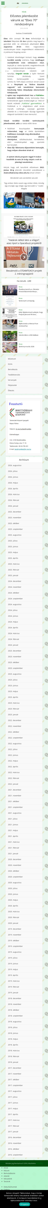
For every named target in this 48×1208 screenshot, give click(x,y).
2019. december (14, 929)
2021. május (13, 830)
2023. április (13, 697)
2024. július (12, 610)
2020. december (14, 859)
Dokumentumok (10, 1187)
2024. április (13, 627)
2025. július (12, 541)
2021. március (14, 842)
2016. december (14, 1137)
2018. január (13, 1062)
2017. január (13, 1131)
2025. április (13, 558)
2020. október (13, 871)
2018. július (12, 1027)
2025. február (13, 570)
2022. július (12, 749)
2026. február (13, 500)
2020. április (13, 906)
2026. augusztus (14, 465)
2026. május (13, 483)
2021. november (14, 795)
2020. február (13, 917)
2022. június (13, 755)
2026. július (12, 471)
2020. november (14, 865)
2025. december (14, 512)
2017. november (14, 1074)
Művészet (12, 359)
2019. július (12, 958)
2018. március (14, 1050)
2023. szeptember (15, 668)
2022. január (13, 784)
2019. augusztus (14, 952)
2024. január (13, 645)
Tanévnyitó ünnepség (26, 301)
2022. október (13, 732)
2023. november (14, 656)
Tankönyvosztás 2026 (26, 346)
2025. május (13, 552)
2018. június (13, 1033)
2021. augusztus (14, 813)
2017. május (13, 1108)
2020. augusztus (14, 882)
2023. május (13, 691)
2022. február (13, 778)
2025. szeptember (15, 529)
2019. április (13, 975)
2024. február (13, 639)
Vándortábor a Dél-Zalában (28, 335)
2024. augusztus (14, 604)
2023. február (13, 709)
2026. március (14, 494)
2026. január (13, 506)
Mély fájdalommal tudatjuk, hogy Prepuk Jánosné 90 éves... (31, 313)
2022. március (14, 772)
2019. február (13, 987)
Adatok (6, 1176)
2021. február (13, 848)
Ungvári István (22, 73)
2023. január (13, 714)
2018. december (14, 998)
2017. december (14, 1068)
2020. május (13, 900)
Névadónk (8, 1179)
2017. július (12, 1097)
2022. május (13, 761)
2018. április (13, 1045)
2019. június (13, 963)
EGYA (10, 364)
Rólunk (6, 1170)
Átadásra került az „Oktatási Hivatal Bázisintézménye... (29, 290)
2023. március (14, 703)
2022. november (14, 726)
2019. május (13, 969)
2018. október (13, 1010)
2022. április (13, 766)
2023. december (14, 651)
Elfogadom (24, 1204)
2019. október (13, 940)
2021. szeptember (15, 807)
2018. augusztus (14, 1021)
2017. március (14, 1120)
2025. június (13, 546)
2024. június (13, 616)
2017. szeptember (15, 1085)
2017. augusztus (14, 1091)
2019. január (13, 992)
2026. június (13, 477)
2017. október (13, 1079)
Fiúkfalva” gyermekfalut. (32, 103)
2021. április (13, 836)
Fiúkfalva (39, 95)
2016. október (13, 1149)
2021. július (12, 819)
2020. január (13, 923)
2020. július (12, 888)
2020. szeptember (15, 877)
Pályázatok (12, 385)
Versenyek (12, 380)
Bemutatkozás (9, 1173)
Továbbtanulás (14, 375)
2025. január (13, 575)
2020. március (14, 911)
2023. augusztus (14, 674)
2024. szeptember (15, 598)
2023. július (12, 680)
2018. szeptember (15, 1016)
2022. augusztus (14, 743)
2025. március (14, 564)
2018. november (14, 1004)
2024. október (13, 593)
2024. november (14, 587)
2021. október (13, 801)
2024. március (14, 633)
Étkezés (11, 390)
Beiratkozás (12, 369)
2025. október (13, 523)
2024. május (13, 622)
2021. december (14, 790)
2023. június (13, 685)
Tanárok (7, 1181)
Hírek (24, 12)
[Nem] (40, 1199)
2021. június (13, 824)
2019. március (14, 981)
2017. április (13, 1114)
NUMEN (39, 1163)
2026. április (13, 488)
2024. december (14, 581)
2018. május (13, 1039)
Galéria (7, 1189)
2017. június (13, 1103)
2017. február (13, 1126)
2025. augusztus (14, 535)
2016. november (14, 1143)
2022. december (14, 720)
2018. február (13, 1056)
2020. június (13, 894)
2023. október (13, 662)
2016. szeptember (15, 1155)
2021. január (13, 853)
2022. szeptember (15, 738)
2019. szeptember (15, 946)
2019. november (14, 935)
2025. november (14, 517)
